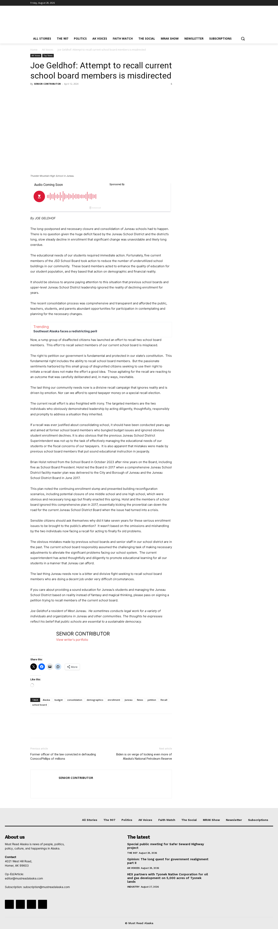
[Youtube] (245, 3)
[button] (243, 38)
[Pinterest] (53, 93)
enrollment (114, 699)
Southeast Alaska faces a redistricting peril (65, 331)
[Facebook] (222, 3)
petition (152, 699)
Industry (133, 886)
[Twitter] (234, 3)
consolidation (74, 699)
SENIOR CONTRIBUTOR (47, 83)
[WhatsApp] (62, 93)
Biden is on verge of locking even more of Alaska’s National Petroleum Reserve (144, 756)
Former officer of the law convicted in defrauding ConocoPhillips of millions (63, 756)
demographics (95, 699)
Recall (164, 699)
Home (33, 49)
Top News (48, 55)
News (140, 699)
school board (39, 704)
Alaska (46, 699)
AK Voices (47, 49)
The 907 (132, 852)
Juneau (128, 699)
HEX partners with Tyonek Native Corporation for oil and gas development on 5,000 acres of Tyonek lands (167, 878)
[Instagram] (228, 3)
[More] (72, 93)
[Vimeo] (239, 3)
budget (59, 699)
